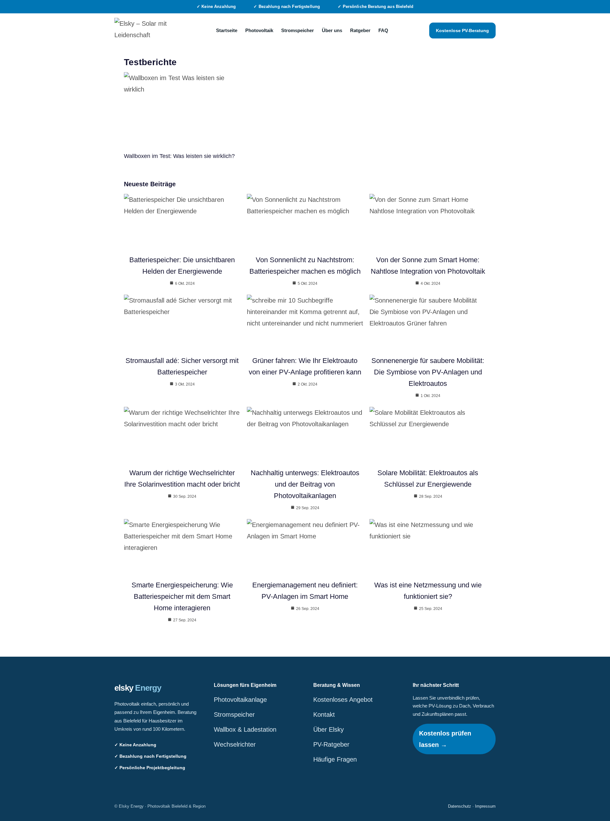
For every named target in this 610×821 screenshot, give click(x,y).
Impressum (485, 806)
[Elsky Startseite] (144, 30)
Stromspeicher (297, 30)
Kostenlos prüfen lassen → (445, 739)
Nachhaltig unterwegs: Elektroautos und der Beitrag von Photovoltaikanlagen (305, 484)
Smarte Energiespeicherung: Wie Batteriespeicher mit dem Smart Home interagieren (182, 596)
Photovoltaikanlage (240, 699)
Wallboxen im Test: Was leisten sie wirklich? (179, 156)
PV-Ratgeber (331, 744)
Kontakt (324, 714)
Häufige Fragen (335, 759)
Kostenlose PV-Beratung (462, 30)
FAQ (383, 30)
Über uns (332, 30)
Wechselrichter (235, 744)
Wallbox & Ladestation (245, 729)
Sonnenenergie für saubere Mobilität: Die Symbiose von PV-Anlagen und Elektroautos (427, 372)
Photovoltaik (259, 30)
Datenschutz (459, 806)
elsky (137, 688)
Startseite (226, 30)
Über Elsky (328, 729)
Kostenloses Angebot (343, 699)
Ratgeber (360, 30)
